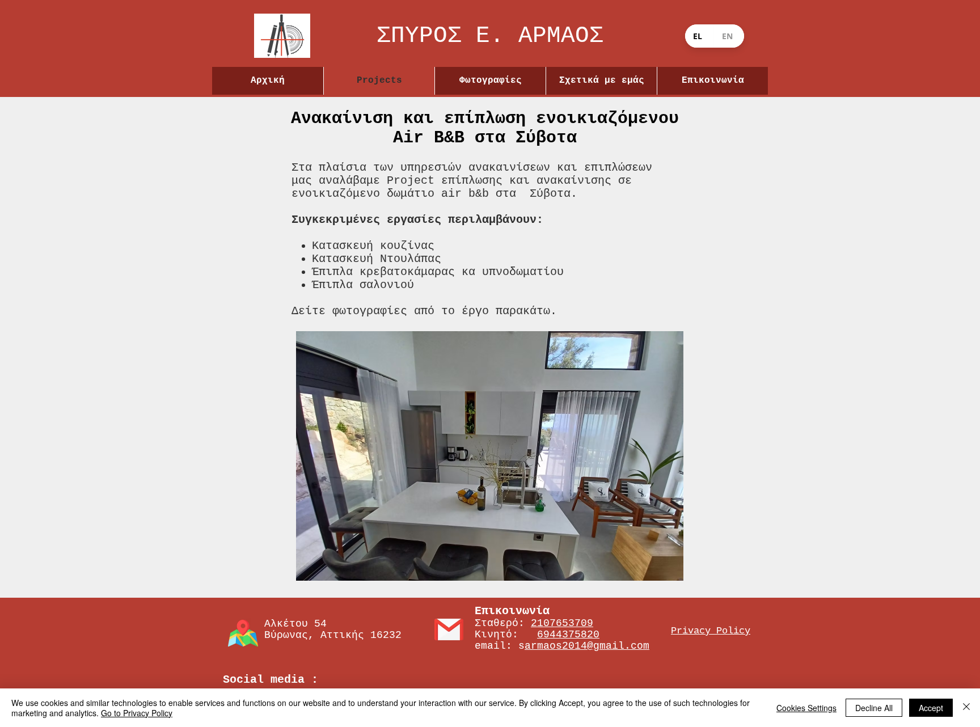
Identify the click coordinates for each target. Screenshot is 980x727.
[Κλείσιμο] (966, 708)
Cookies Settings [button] (806, 707)
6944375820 (568, 634)
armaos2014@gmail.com (587, 646)
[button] (489, 456)
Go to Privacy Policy (136, 712)
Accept (931, 707)
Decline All (874, 707)
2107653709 (562, 623)
